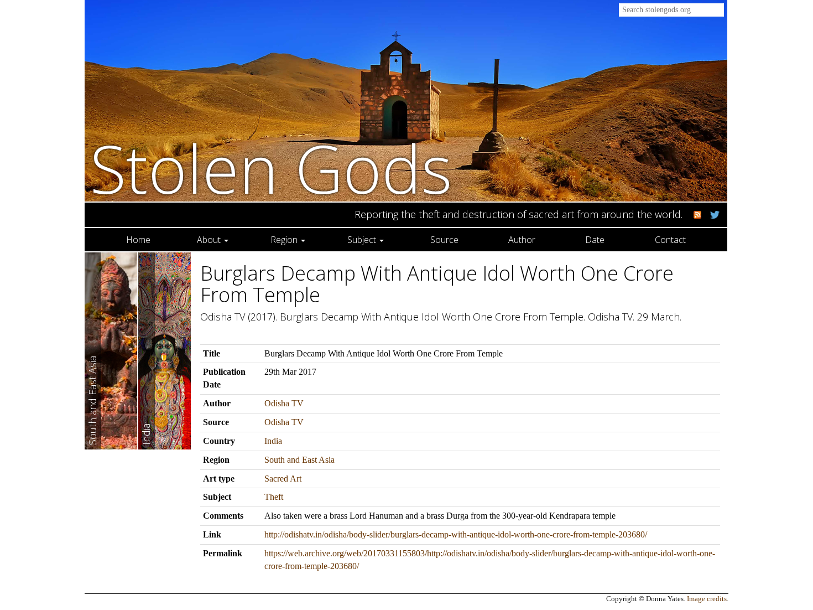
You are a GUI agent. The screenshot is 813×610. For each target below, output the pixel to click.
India (273, 441)
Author (521, 240)
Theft (273, 497)
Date (594, 240)
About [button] (210, 240)
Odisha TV (284, 403)
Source (444, 240)
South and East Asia (299, 459)
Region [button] (285, 240)
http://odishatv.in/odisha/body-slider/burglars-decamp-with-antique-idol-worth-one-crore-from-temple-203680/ (455, 534)
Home (138, 240)
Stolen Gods (271, 168)
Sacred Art (282, 478)
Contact (670, 240)
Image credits (707, 599)
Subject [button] (362, 240)
